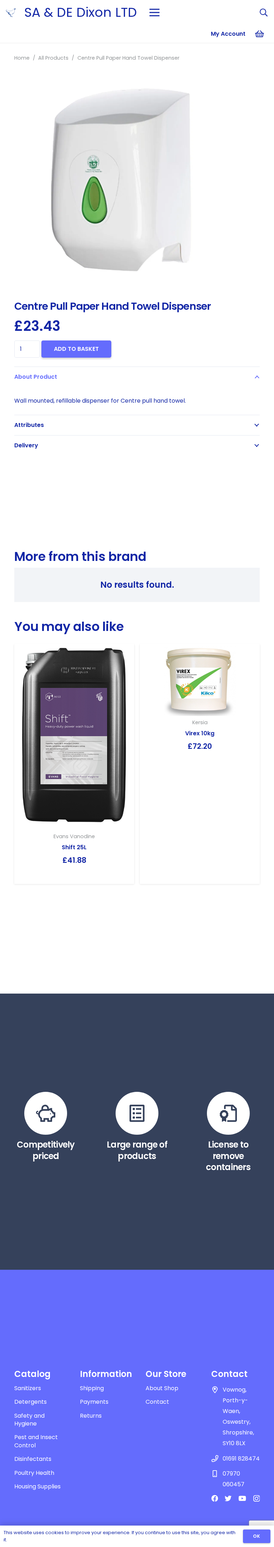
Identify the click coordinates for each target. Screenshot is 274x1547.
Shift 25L (74, 847)
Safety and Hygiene (29, 1420)
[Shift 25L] (74, 737)
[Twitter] (228, 1498)
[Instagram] (256, 1498)
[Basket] (259, 34)
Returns (91, 1416)
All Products (53, 57)
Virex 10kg (199, 733)
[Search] (263, 13)
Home (22, 57)
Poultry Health (34, 1473)
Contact (157, 1402)
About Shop (162, 1388)
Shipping (92, 1388)
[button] (248, 84)
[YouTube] (242, 1498)
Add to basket (76, 349)
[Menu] (154, 12)
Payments (94, 1402)
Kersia (200, 722)
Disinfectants (32, 1459)
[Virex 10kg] (200, 680)
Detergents (30, 1402)
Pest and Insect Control (36, 1441)
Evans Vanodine (74, 836)
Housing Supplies (37, 1486)
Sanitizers (27, 1388)
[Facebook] (214, 1498)
